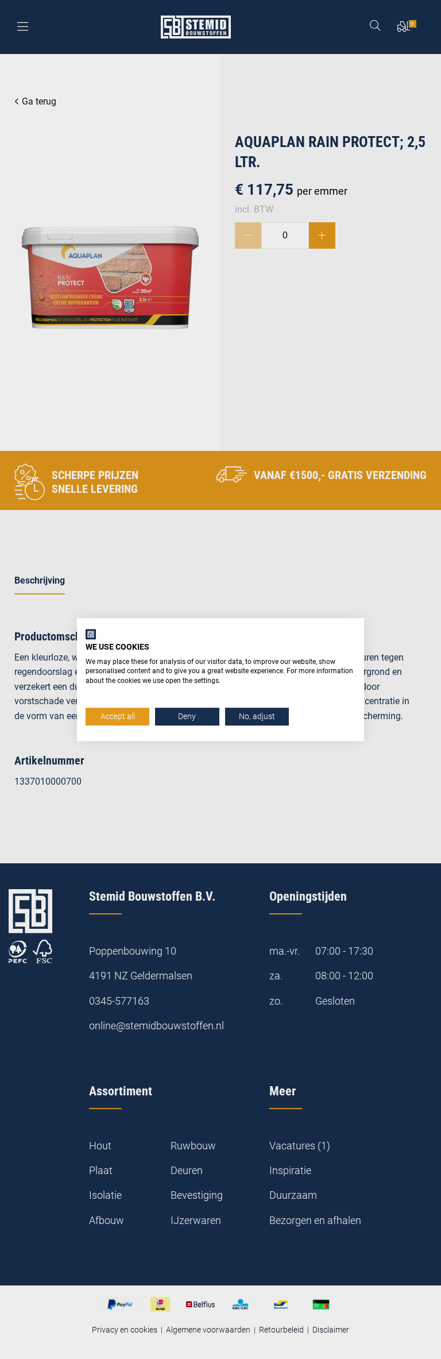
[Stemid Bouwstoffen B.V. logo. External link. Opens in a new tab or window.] (91, 634)
